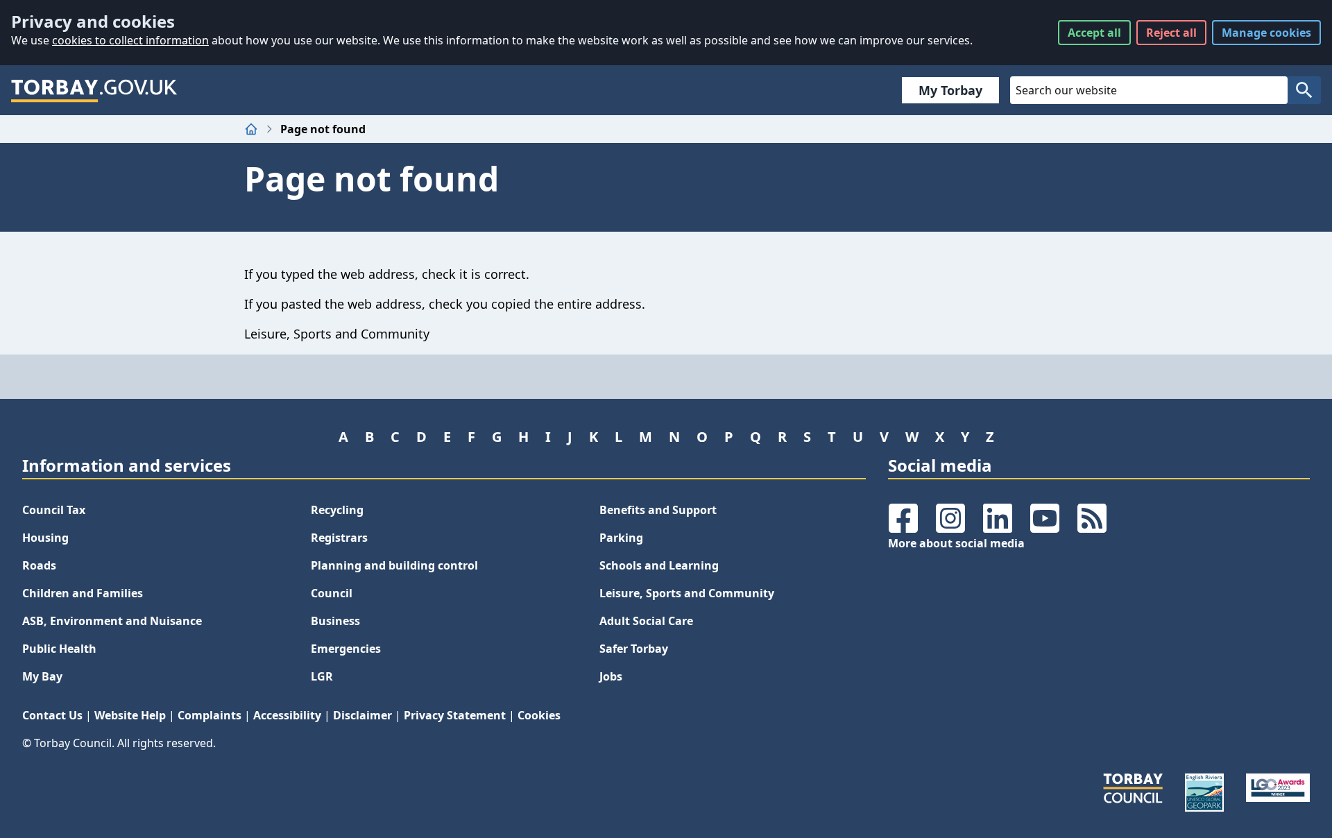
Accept (1094, 32)
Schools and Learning (659, 565)
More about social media (956, 543)
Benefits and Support (658, 510)
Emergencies (346, 648)
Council (331, 593)
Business (335, 620)
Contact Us (52, 715)
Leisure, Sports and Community (686, 593)
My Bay (42, 676)
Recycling (337, 510)
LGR (322, 676)
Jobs (610, 676)
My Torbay (950, 90)
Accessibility (287, 715)
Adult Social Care (646, 620)
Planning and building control (394, 565)
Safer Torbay (633, 648)
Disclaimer (362, 715)
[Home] (251, 129)
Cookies (539, 715)
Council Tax (53, 510)
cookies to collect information (130, 40)
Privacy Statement (455, 715)
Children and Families (82, 593)
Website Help (130, 715)
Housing (45, 537)
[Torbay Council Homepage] (94, 90)
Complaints (209, 715)
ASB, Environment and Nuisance (112, 620)
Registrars (339, 537)
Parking (621, 537)
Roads (39, 565)
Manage (1266, 32)
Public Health (59, 648)
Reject (1171, 32)
